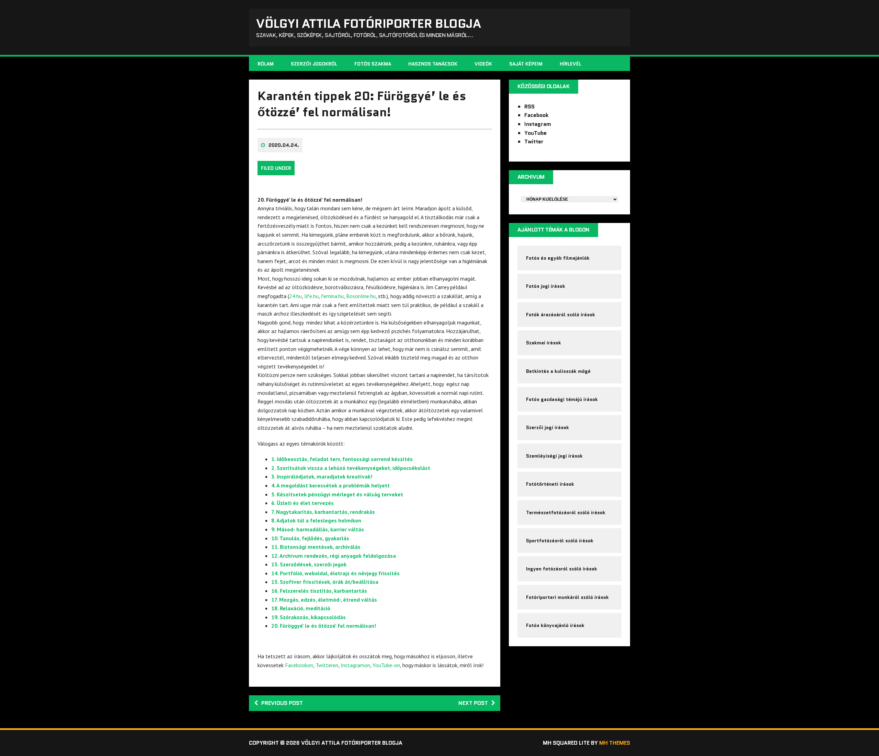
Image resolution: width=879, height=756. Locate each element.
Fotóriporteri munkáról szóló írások (567, 597)
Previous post (282, 703)
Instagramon (355, 665)
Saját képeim (526, 63)
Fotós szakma (372, 63)
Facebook (536, 115)
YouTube (535, 133)
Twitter (534, 141)
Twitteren (327, 665)
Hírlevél (570, 63)
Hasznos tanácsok (432, 63)
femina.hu (332, 296)
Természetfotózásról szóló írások (565, 512)
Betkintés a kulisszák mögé (558, 371)
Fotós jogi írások (545, 286)
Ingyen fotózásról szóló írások (561, 568)
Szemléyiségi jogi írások (554, 455)
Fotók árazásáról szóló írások (560, 314)
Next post (473, 703)
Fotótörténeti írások (550, 484)
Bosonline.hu (361, 296)
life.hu (311, 296)
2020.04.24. (284, 145)
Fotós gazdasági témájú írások (562, 399)
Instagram (537, 124)
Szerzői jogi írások (547, 427)
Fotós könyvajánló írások (555, 625)
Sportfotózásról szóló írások (559, 540)
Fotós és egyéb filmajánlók (558, 258)
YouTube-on (386, 665)
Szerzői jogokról (314, 63)
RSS (529, 106)
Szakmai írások (543, 342)
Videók (483, 63)
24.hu (295, 296)
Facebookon (299, 665)
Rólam (266, 63)
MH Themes (614, 743)
